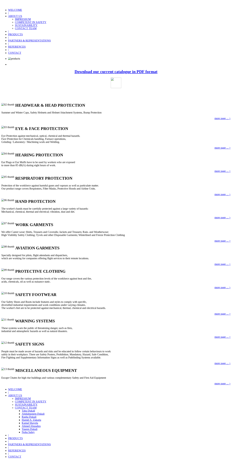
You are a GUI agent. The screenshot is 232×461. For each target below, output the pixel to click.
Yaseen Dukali (29, 429)
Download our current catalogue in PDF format (116, 71)
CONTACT (14, 52)
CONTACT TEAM (26, 28)
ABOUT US (15, 16)
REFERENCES (17, 46)
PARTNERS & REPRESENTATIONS (29, 40)
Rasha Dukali (29, 416)
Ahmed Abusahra (31, 426)
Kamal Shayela (30, 423)
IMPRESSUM (23, 19)
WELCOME (15, 10)
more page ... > (223, 118)
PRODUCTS (15, 34)
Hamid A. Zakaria (31, 419)
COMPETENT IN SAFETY (30, 22)
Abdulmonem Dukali (33, 413)
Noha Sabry (28, 432)
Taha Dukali (28, 410)
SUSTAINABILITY (26, 25)
